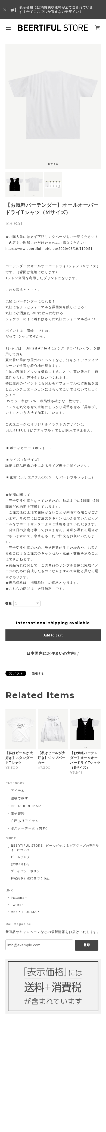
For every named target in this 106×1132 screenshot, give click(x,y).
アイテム (18, 791)
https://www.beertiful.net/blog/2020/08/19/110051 (49, 249)
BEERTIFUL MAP (26, 806)
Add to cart (53, 635)
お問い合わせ (20, 864)
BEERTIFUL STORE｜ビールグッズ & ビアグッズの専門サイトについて (55, 848)
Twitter (17, 905)
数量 (9, 604)
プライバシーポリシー (27, 871)
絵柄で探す (20, 798)
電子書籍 (18, 813)
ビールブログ (20, 857)
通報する (38, 673)
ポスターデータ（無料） (30, 828)
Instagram (19, 898)
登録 (86, 945)
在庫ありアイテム (25, 821)
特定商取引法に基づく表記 (30, 878)
